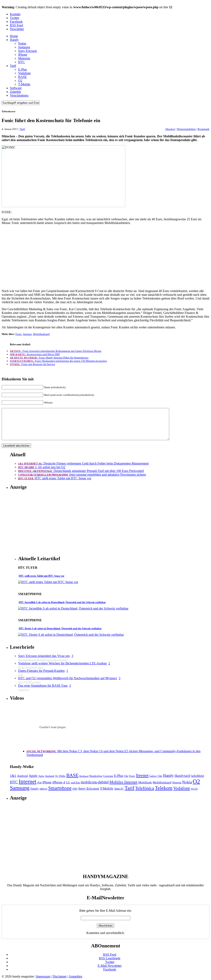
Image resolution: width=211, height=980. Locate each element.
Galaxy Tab (155, 775)
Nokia (22, 43)
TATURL (27, 682)
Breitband (84, 776)
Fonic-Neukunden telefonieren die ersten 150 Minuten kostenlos (58, 360)
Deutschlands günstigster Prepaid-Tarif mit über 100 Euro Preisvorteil (81, 471)
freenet (142, 775)
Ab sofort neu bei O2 (41, 467)
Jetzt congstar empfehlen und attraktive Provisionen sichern (82, 474)
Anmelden (75, 976)
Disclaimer (60, 976)
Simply (34, 788)
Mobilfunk (145, 782)
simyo (43, 788)
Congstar (108, 775)
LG (68, 782)
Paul (20, 667)
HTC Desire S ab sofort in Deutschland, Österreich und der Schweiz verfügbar (60, 628)
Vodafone (24, 73)
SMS (74, 788)
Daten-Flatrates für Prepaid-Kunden (41, 670)
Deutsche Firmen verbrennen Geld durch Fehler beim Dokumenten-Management (83, 463)
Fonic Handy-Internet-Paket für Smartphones (49, 357)
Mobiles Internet (123, 782)
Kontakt (15, 14)
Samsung (24, 47)
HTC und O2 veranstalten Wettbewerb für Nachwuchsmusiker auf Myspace (67, 678)
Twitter (14, 18)
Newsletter (17, 29)
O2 (20, 80)
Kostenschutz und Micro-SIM (35, 354)
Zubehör (15, 91)
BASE (22, 77)
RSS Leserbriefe (109, 958)
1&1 (13, 776)
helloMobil (197, 775)
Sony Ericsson (27, 51)
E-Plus (22, 69)
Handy (14, 39)
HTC (21, 62)
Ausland (49, 775)
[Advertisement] (105, 257)
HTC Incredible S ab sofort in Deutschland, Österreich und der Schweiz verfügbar (62, 602)
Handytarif (182, 776)
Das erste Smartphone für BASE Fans (43, 685)
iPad (39, 782)
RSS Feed (16, 25)
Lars (20, 689)
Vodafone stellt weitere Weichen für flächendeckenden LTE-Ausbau (62, 663)
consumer (62, 659)
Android (22, 775)
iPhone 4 (58, 782)
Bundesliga (95, 775)
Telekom (163, 788)
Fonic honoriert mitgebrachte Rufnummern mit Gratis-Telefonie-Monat (55, 351)
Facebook (16, 21)
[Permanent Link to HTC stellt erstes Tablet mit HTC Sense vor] (48, 582)
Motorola (24, 58)
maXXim (75, 782)
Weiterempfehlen (186, 129)
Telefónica (144, 788)
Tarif (13, 65)
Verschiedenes (19, 95)
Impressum (43, 976)
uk (19, 659)
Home (14, 36)
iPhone (22, 54)
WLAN (194, 789)
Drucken (170, 129)
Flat (126, 776)
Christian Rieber (33, 667)
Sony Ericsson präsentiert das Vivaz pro (44, 656)
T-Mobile (24, 84)
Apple (33, 776)
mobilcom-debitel (95, 782)
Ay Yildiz (60, 775)
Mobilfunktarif (41, 334)
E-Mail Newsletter (110, 965)
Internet (27, 334)
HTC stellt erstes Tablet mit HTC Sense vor (54, 478)
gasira (37, 682)
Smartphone (60, 788)
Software (16, 88)
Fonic (18, 334)
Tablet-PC (119, 788)
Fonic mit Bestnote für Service (32, 364)
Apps (41, 775)
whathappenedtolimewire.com (39, 659)
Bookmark (203, 129)
